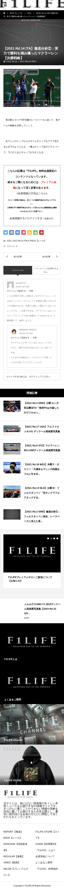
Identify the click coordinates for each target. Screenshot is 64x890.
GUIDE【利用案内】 (46, 844)
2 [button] (51, 538)
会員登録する (17, 218)
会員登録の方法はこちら (32, 193)
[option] (32, 561)
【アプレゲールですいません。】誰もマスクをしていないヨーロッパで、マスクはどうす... (42, 609)
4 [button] (57, 538)
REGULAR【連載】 (33, 618)
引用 (31, 291)
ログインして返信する (16, 291)
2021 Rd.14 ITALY (28, 61)
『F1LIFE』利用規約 (46, 868)
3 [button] (54, 538)
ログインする (41, 218)
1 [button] (48, 538)
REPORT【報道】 (13, 831)
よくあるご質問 (43, 862)
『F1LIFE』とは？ (45, 850)
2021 (9, 241)
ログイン (33, 376)
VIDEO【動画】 (11, 862)
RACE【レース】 (38, 241)
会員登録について (45, 856)
